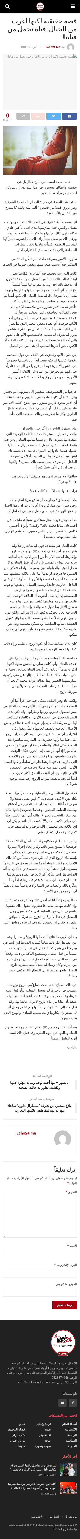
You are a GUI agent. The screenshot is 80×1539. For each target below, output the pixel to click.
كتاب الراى (18, 1435)
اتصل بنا (54, 1516)
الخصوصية (37, 1516)
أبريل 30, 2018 (28, 47)
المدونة (72, 1446)
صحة (48, 1440)
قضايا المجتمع (16, 1429)
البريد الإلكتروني (65, 1265)
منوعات (20, 1446)
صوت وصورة (43, 1446)
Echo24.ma (53, 47)
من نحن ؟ (71, 1516)
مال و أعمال (17, 1440)
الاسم (72, 1246)
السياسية (71, 1440)
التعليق (71, 1192)
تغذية (47, 1429)
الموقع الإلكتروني (66, 1284)
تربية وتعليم (43, 1424)
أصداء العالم (69, 1424)
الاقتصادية (71, 1429)
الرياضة (72, 1435)
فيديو (22, 1424)
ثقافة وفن (44, 1435)
